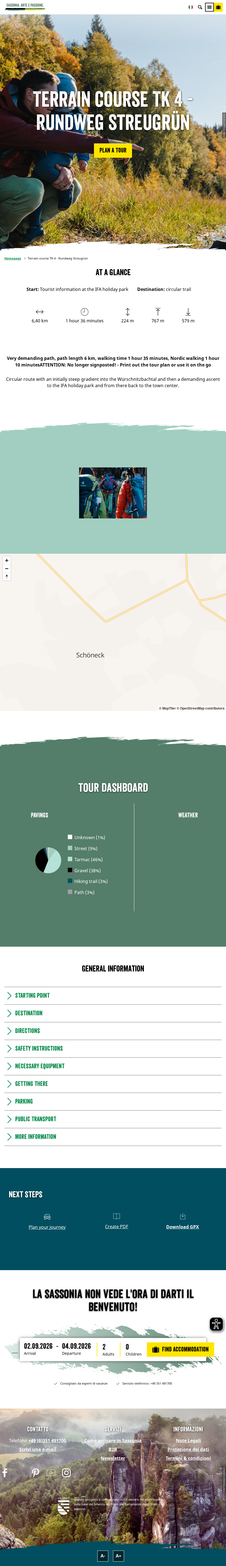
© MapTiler (167, 708)
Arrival (30, 1353)
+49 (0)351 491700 (47, 1440)
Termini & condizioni (188, 1458)
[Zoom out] (7, 568)
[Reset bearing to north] (7, 576)
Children (134, 1354)
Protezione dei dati (188, 1449)
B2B (113, 1449)
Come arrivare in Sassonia (113, 1440)
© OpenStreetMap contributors (201, 708)
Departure (71, 1353)
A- (103, 1556)
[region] (113, 632)
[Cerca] (200, 7)
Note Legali (188, 1440)
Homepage (12, 258)
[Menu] (209, 7)
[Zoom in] (7, 560)
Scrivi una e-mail (37, 1449)
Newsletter (113, 1458)
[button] (113, 150)
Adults (108, 1354)
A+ (118, 1556)
